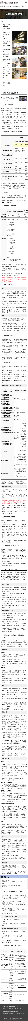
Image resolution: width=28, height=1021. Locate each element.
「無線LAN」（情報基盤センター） (11, 923)
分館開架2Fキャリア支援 (7, 408)
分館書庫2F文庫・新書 (6, 443)
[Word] (17, 597)
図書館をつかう (8, 6)
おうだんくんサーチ (7, 793)
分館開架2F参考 (5, 403)
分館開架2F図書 (5, 401)
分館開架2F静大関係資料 (7, 412)
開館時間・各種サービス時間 (6, 34)
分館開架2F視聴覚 (5, 415)
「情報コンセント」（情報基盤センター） (13, 919)
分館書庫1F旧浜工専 (6, 427)
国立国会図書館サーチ (15, 786)
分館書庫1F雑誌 (5, 429)
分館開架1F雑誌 (5, 399)
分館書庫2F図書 (5, 441)
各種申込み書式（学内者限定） (6, 84)
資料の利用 (6, 54)
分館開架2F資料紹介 (6, 417)
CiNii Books (5, 786)
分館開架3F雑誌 (5, 420)
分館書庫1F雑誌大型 (6, 430)
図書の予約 (6, 56)
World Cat (10, 826)
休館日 (5, 38)
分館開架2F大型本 (5, 404)
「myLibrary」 (12, 555)
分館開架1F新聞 (5, 397)
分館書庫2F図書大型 (6, 445)
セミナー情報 (21, 629)
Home (1, 6)
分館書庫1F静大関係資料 (7, 432)
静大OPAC (17, 766)
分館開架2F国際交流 (6, 413)
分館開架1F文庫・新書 (6, 395)
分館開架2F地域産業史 (6, 410)
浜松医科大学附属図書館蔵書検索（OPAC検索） (14, 806)
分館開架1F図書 (5, 394)
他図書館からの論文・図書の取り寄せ (6, 69)
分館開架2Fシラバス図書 (7, 407)
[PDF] (13, 597)
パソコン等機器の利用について (6, 75)
